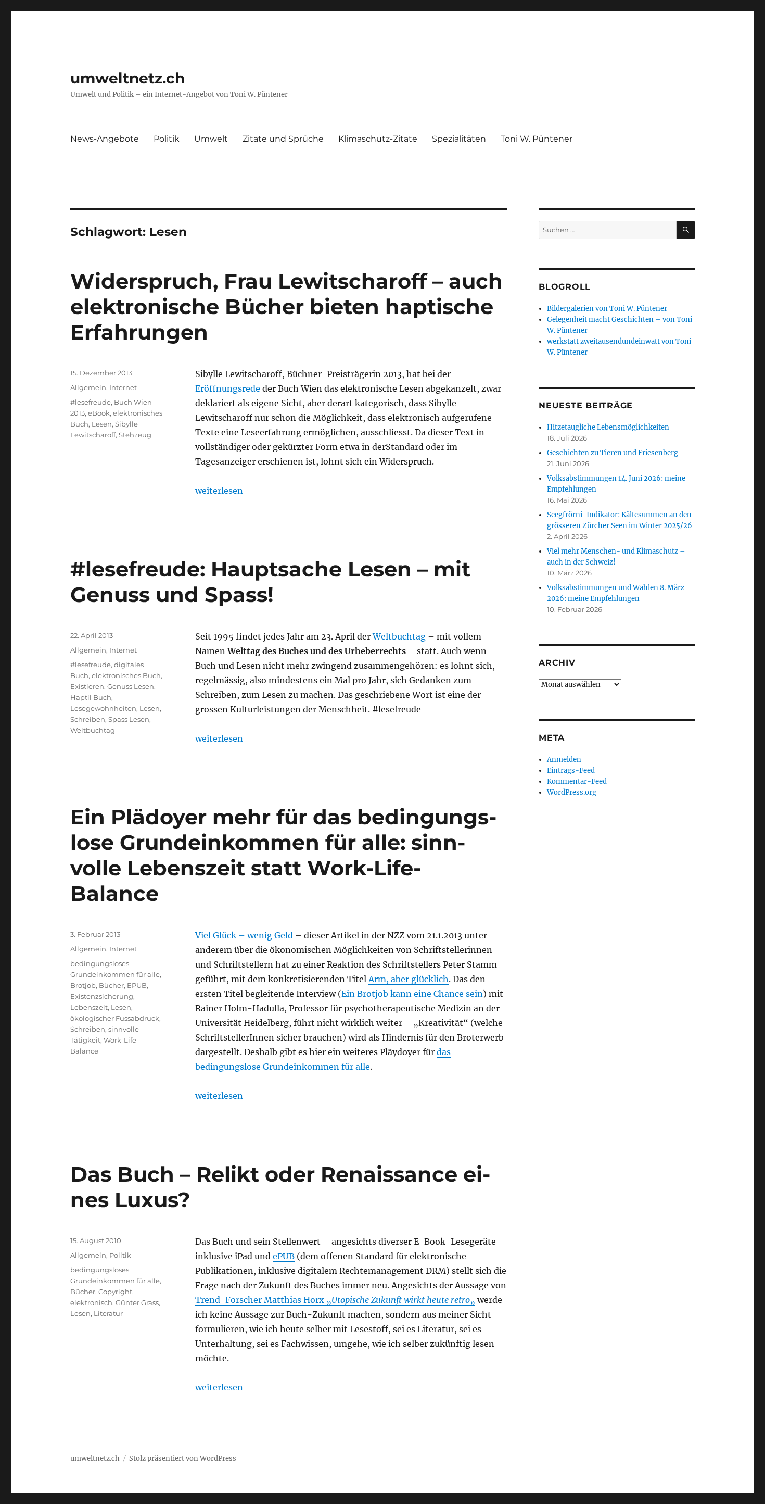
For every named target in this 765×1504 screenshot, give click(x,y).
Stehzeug (135, 435)
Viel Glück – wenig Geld (244, 935)
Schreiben (87, 719)
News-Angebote (104, 139)
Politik (167, 139)
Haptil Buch (90, 697)
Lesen (102, 424)
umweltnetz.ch (127, 78)
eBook (99, 413)
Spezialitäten (459, 139)
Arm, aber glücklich (408, 979)
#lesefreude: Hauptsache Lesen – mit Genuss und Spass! (270, 581)
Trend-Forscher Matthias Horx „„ (335, 1300)
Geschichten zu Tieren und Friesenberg (612, 452)
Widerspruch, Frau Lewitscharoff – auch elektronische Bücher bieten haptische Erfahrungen (286, 306)
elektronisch (91, 1302)
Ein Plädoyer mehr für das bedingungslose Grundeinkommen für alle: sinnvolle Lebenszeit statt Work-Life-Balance (283, 855)
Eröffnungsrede (227, 388)
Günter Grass (137, 1302)
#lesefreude (90, 402)
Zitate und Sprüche (283, 139)
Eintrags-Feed (571, 770)
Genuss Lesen (130, 686)
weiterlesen (219, 490)
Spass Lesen (128, 719)
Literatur (108, 1313)
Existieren (87, 686)
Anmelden (564, 759)
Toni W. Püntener (536, 139)
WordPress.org (571, 792)
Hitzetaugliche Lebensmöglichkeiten (608, 427)
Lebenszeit (89, 1007)
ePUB (284, 1256)
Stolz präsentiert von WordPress (182, 1458)
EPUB (137, 985)
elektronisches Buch (126, 675)
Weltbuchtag (399, 636)
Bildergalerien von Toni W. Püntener (607, 308)
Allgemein (88, 387)
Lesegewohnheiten (103, 708)
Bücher (111, 985)
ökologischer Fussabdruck (114, 1018)
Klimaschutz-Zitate (377, 139)
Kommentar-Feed (577, 781)
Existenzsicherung (101, 996)
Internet (123, 387)
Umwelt (211, 139)
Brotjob (83, 985)
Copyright (115, 1291)
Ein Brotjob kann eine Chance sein (412, 993)
